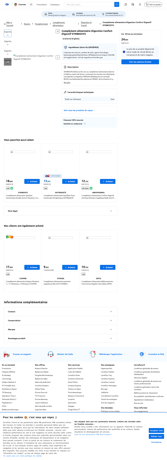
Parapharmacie (41, 24)
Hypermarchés (106, 368)
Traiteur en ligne (74, 389)
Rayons (27, 24)
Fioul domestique (75, 392)
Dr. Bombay (6, 375)
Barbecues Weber (42, 372)
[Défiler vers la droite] (58, 57)
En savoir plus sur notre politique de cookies (22, 456)
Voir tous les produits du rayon (78, 110)
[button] (31, 4)
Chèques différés (8, 372)
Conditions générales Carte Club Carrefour (146, 388)
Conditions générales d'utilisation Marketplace (147, 373)
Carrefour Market (107, 372)
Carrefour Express (108, 378)
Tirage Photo (73, 409)
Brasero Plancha (41, 368)
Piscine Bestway (41, 399)
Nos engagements (141, 411)
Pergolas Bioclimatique (44, 375)
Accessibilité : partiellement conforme (149, 396)
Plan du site (138, 403)
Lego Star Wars (40, 409)
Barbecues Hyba (41, 378)
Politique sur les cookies (110, 411)
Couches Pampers (42, 385)
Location (71, 399)
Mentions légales (140, 378)
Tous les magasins (108, 402)
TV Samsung (6, 392)
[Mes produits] (132, 4)
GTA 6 (4, 406)
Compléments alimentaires (59, 23)
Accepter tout (156, 430)
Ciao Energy (6, 378)
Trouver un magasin (22, 354)
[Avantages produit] (110, 338)
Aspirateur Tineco (9, 396)
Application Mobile (75, 368)
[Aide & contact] (125, 4)
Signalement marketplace (144, 400)
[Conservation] (110, 320)
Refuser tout (156, 436)
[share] (58, 31)
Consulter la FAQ (156, 354)
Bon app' (104, 389)
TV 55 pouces (40, 396)
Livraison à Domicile (75, 378)
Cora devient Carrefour (110, 396)
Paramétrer (156, 442)
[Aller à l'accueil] (7, 4)
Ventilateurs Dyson (9, 389)
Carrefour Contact (108, 382)
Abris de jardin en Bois (43, 406)
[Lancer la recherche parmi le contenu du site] (116, 4)
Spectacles (72, 402)
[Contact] (110, 311)
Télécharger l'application (110, 354)
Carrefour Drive (74, 375)
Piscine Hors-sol (41, 392)
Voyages (71, 406)
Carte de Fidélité (74, 372)
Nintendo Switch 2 (9, 399)
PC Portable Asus (8, 385)
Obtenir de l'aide (65, 354)
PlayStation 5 (7, 402)
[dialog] (83, 436)
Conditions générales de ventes (146, 368)
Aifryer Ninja (40, 389)
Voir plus (67, 82)
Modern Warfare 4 (9, 382)
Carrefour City (106, 375)
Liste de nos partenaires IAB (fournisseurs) (92, 434)
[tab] (7, 33)
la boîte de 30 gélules (71, 38)
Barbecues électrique (10, 409)
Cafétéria (104, 392)
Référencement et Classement (146, 393)
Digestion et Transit (86, 23)
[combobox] (92, 4)
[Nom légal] (110, 210)
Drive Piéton (73, 382)
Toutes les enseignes (109, 399)
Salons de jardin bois (42, 382)
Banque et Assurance (76, 396)
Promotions (6, 368)
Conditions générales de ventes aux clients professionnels (147, 382)
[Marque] (110, 329)
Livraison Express (74, 385)
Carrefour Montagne (109, 385)
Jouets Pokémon (41, 402)
